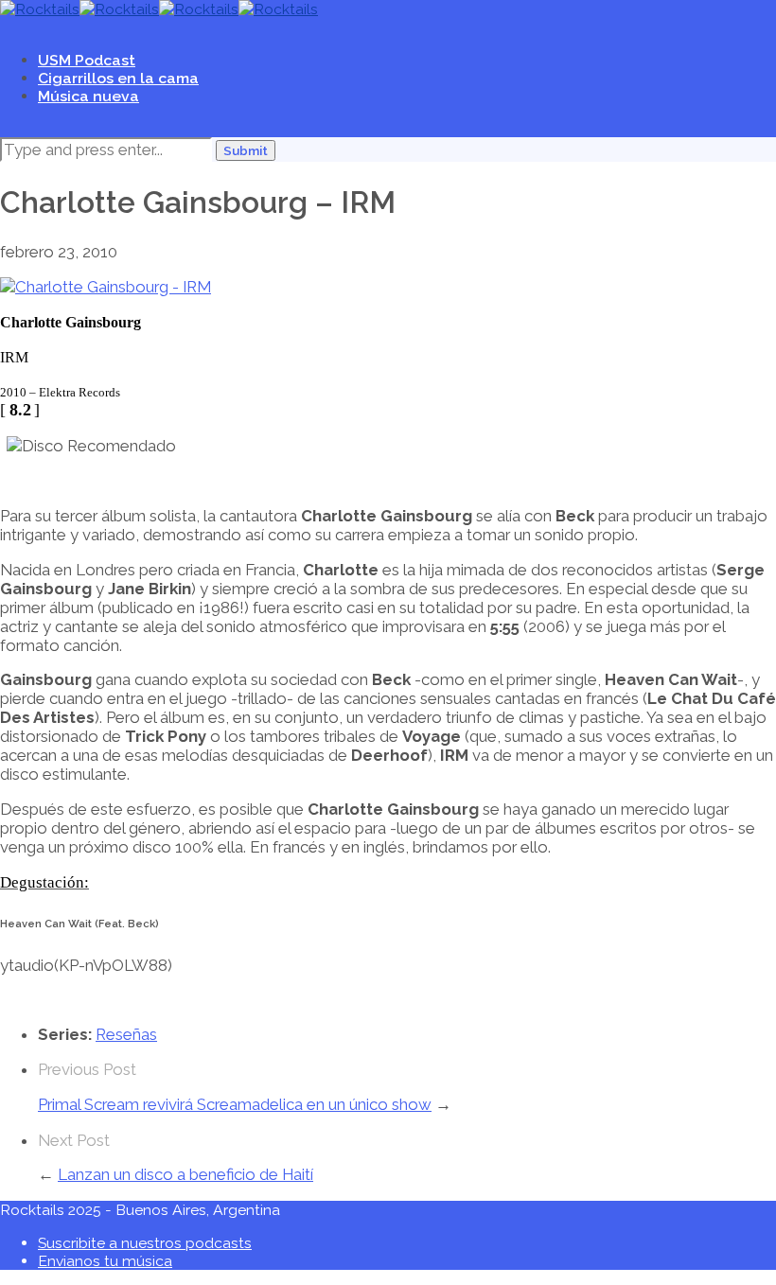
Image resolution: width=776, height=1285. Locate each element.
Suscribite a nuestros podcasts (145, 1243)
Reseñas (126, 1034)
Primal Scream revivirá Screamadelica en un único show (235, 1104)
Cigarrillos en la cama (118, 78)
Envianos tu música (105, 1261)
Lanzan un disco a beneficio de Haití (185, 1174)
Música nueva (88, 96)
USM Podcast (86, 60)
